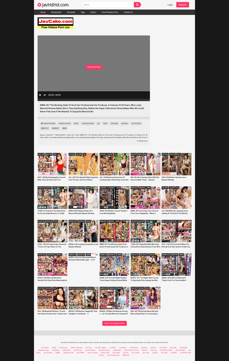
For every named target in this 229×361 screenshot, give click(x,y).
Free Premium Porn (110, 12)
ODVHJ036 (51, 255)
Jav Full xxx (77, 350)
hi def (76, 123)
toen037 (141, 221)
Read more (143, 141)
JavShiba (55, 350)
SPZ (179, 221)
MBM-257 (45, 128)
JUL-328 (72, 154)
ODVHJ (59, 255)
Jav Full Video (180, 350)
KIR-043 (133, 154)
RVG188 (48, 288)
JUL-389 (165, 188)
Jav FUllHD (80, 353)
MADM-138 (103, 288)
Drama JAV (105, 353)
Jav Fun (126, 353)
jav (98, 123)
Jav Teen (145, 353)
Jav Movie (123, 348)
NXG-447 (134, 288)
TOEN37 (48, 188)
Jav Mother (133, 348)
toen (147, 221)
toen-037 (134, 221)
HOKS (118, 188)
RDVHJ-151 (135, 255)
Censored (71, 12)
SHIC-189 (41, 154)
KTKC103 (49, 221)
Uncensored (56, 12)
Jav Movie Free (185, 353)
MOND (88, 221)
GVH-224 (165, 154)
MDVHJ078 (82, 288)
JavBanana (66, 350)
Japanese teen (43, 350)
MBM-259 (134, 188)
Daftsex (145, 350)
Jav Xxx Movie (90, 350)
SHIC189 (49, 154)
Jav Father (163, 348)
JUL (84, 154)
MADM (120, 288)
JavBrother (117, 350)
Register (183, 4)
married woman (88, 123)
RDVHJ (151, 255)
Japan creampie (76, 348)
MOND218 (81, 221)
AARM (88, 255)
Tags (83, 12)
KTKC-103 (41, 221)
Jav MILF (173, 353)
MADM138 (112, 288)
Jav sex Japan (92, 353)
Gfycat (101, 355)
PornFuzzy (63, 348)
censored (114, 123)
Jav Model (183, 348)
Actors (93, 12)
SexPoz (153, 348)
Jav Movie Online (166, 350)
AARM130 (112, 255)
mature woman (64, 123)
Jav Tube (164, 353)
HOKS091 (112, 188)
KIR (145, 154)
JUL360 (109, 154)
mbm (105, 123)
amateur (124, 123)
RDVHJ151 (144, 255)
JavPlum (144, 348)
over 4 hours (136, 123)
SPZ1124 (173, 221)
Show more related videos (114, 323)
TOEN (55, 188)
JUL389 (171, 188)
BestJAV (173, 348)
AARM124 (81, 255)
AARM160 (174, 255)
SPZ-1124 (165, 221)
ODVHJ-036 (42, 255)
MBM (64, 128)
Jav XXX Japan (100, 348)
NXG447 (141, 288)
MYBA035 (81, 188)
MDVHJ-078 (73, 288)
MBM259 (142, 188)
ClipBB (57, 353)
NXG (147, 288)
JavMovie (125, 355)
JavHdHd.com (55, 5)
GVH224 (172, 154)
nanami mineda (49, 123)
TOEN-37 (41, 188)
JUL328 (78, 154)
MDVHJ (90, 288)
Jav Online (45, 348)
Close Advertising (93, 67)
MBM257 (55, 128)
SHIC (54, 154)
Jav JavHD (135, 353)
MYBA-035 (72, 188)
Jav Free (88, 348)
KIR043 (140, 154)
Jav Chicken (47, 353)
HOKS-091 (103, 188)
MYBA (88, 188)
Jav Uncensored (113, 355)
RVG (54, 288)
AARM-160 (165, 255)
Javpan (155, 353)
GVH (178, 154)
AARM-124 (72, 255)
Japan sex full (68, 353)
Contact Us (128, 12)
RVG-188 (41, 288)
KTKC (55, 221)
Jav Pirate (116, 353)
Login (170, 4)
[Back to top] (221, 353)
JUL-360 (103, 154)
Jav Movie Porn (104, 350)
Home (42, 12)
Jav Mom (112, 348)
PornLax (154, 350)
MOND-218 (72, 221)
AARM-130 (103, 255)
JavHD (54, 348)
